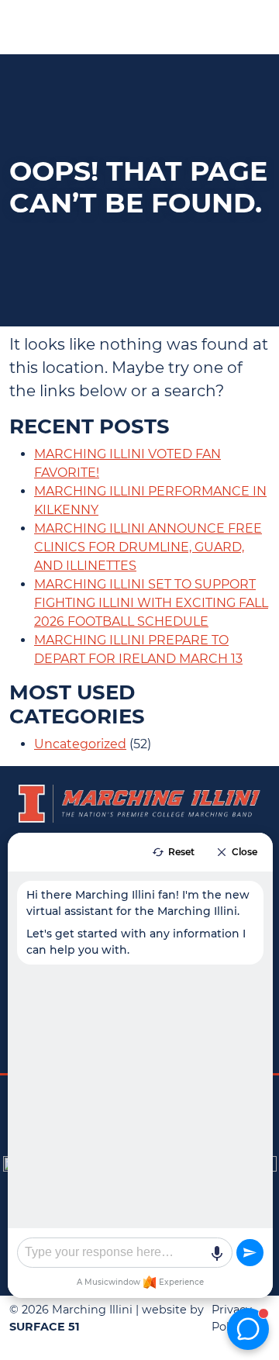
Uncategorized (80, 744)
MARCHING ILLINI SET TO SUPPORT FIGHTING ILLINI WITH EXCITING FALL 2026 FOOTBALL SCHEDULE (151, 603)
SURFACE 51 (44, 1327)
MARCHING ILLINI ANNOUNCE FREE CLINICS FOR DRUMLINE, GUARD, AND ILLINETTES (148, 547)
